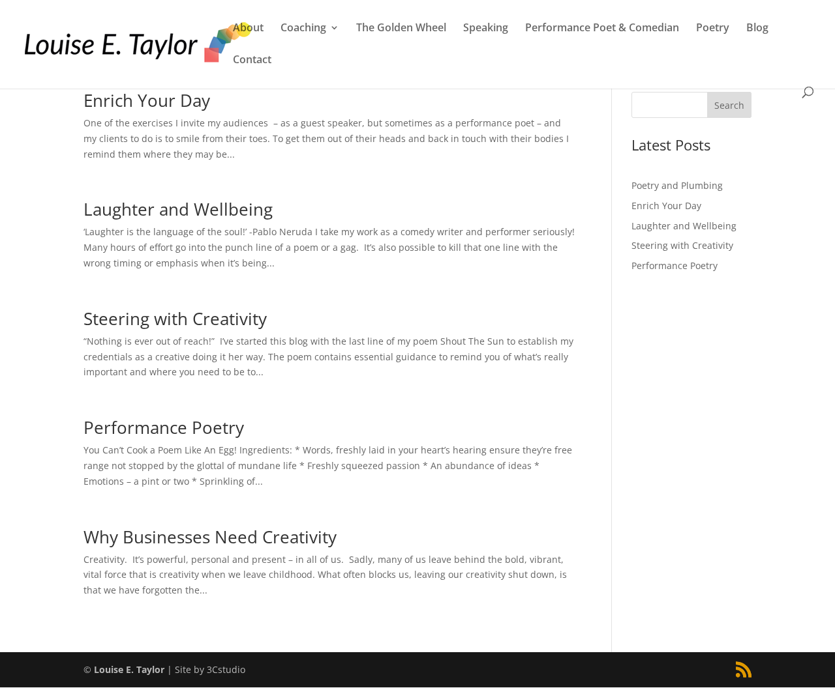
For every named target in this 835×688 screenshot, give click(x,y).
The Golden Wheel (401, 29)
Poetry (712, 29)
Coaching (303, 29)
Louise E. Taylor (129, 669)
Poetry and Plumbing (677, 185)
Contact (252, 60)
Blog (757, 29)
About (248, 29)
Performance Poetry (164, 427)
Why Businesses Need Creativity (210, 537)
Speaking (485, 29)
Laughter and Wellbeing (178, 209)
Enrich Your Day (147, 100)
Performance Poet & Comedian (602, 29)
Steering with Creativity (175, 318)
